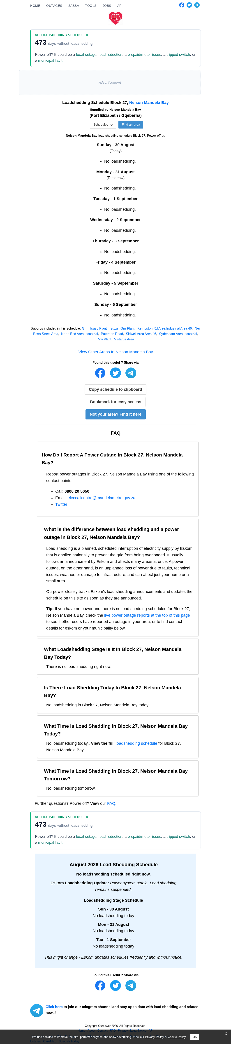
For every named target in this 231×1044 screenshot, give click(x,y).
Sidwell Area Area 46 (141, 334)
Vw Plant (104, 339)
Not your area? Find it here (115, 414)
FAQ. (111, 803)
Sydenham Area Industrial (178, 334)
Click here (54, 1007)
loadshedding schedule (136, 743)
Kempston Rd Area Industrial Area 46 (164, 328)
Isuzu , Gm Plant (122, 328)
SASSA (73, 5)
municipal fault (50, 60)
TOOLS (91, 5)
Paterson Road (112, 334)
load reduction (110, 54)
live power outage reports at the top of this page (147, 615)
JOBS (107, 5)
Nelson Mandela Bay (149, 102)
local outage (86, 54)
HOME (35, 5)
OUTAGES (54, 5)
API (120, 5)
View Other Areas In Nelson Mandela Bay (115, 352)
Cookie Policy (177, 1037)
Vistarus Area (124, 339)
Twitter (61, 504)
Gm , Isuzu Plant (94, 328)
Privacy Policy (154, 1037)
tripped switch (178, 54)
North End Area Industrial (79, 334)
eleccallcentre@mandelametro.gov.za (101, 498)
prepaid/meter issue (144, 54)
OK (195, 1037)
